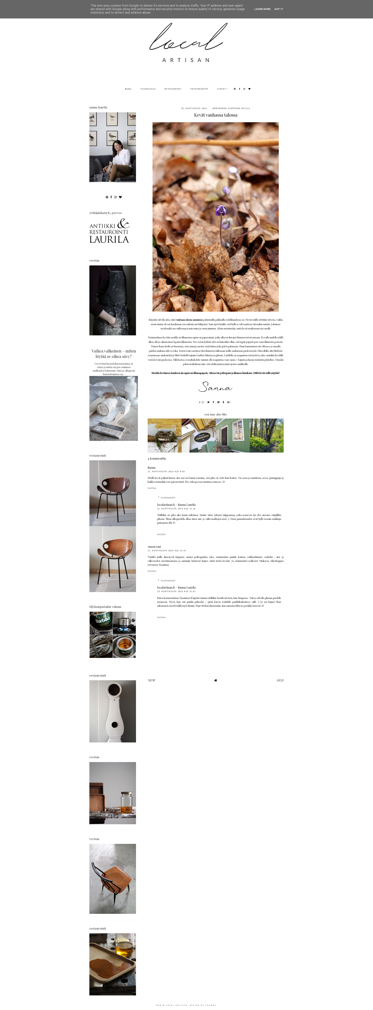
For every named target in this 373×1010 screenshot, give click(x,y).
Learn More (262, 9)
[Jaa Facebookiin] (213, 402)
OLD (280, 680)
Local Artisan (177, 1005)
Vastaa (152, 488)
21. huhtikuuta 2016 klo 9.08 (166, 471)
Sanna (151, 467)
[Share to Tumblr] (223, 402)
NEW (151, 680)
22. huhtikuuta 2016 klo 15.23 (167, 550)
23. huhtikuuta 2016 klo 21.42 (176, 591)
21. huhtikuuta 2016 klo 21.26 (176, 508)
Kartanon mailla (239, 108)
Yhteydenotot (199, 89)
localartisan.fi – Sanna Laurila (176, 505)
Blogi (128, 89)
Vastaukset (168, 497)
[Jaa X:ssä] (208, 402)
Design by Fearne (203, 1005)
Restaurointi (173, 89)
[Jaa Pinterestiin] (218, 402)
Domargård (220, 108)
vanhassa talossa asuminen (189, 319)
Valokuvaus (148, 89)
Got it (279, 9)
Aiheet (221, 89)
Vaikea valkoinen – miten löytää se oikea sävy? (114, 353)
